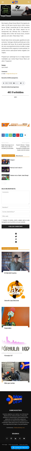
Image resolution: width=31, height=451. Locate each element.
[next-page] (5, 183)
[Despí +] (6, 162)
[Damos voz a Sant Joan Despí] (6, 177)
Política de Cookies (23, 444)
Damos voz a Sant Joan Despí (19, 175)
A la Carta (4, 163)
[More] (25, 135)
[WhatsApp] (10, 135)
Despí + (12, 160)
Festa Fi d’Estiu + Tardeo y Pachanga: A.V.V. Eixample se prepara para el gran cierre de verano (22, 147)
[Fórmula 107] (15, 344)
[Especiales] (15, 317)
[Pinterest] (17, 135)
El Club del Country (10, 273)
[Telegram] (21, 135)
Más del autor (19, 155)
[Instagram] (11, 438)
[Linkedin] (14, 135)
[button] (2, 2)
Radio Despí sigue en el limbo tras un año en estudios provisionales (8, 146)
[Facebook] (3, 135)
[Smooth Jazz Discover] (15, 289)
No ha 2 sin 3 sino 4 (16, 167)
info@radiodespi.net (19, 427)
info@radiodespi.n (11, 73)
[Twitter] (6, 135)
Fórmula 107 (8, 355)
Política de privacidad (13, 444)
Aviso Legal (4, 444)
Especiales (7, 328)
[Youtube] (24, 438)
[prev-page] (3, 183)
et (16, 73)
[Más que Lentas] (15, 372)
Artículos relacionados (8, 155)
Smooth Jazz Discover (11, 300)
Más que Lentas (9, 383)
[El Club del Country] (15, 262)
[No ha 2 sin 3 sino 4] (6, 169)
